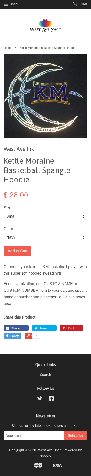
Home (8, 47)
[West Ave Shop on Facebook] (51, 399)
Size (7, 207)
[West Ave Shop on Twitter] (39, 399)
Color (8, 228)
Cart (83, 3)
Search (45, 374)
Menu (14, 3)
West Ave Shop (50, 449)
